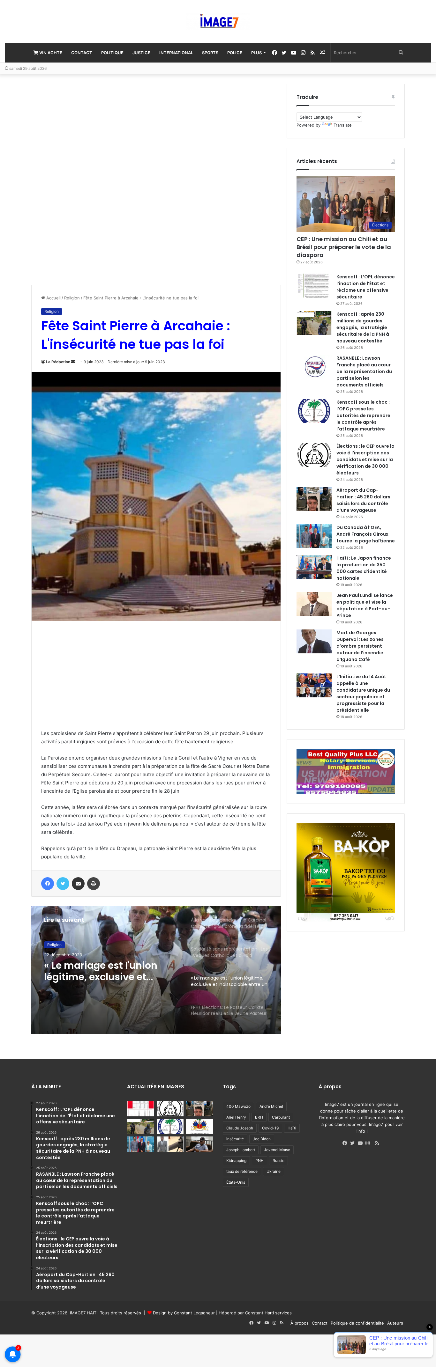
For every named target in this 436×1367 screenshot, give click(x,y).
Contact (81, 52)
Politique (112, 52)
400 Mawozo (238, 1106)
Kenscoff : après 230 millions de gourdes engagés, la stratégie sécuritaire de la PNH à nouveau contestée (362, 327)
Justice (141, 52)
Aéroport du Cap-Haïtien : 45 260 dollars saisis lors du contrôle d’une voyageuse (363, 500)
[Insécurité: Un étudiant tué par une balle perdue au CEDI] (170, 1144)
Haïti (292, 1128)
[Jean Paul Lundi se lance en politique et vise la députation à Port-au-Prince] (314, 604)
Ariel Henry (236, 1117)
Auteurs (395, 1323)
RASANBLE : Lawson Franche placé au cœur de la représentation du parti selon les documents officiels (364, 371)
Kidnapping (236, 1160)
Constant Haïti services (268, 1312)
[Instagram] (369, 1143)
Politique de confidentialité (357, 1323)
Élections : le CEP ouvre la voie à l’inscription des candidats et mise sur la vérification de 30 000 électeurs (365, 459)
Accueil (53, 297)
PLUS (256, 52)
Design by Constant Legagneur (184, 1312)
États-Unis (235, 1182)
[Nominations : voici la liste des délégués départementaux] (199, 1126)
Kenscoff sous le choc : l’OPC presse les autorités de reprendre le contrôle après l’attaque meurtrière (363, 415)
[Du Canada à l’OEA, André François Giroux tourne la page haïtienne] (314, 536)
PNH (259, 1160)
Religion (72, 297)
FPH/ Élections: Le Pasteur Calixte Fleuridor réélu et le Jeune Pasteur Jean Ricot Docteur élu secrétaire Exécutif (108, 971)
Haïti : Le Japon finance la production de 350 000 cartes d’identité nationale (363, 568)
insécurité (235, 1138)
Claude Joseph (239, 1128)
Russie (278, 1160)
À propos (299, 1323)
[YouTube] (361, 1143)
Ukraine (274, 1171)
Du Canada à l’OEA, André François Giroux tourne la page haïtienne (365, 534)
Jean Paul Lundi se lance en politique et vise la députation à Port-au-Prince (364, 605)
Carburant (281, 1117)
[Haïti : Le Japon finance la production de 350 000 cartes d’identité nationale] (314, 567)
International (176, 52)
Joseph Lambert (240, 1149)
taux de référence (242, 1171)
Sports (210, 52)
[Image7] (218, 21)
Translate (343, 125)
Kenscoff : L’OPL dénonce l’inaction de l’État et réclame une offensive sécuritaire (365, 287)
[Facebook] (346, 1143)
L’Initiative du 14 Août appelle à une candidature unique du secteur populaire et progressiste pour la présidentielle (363, 693)
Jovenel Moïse (277, 1149)
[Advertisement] (79, 179)
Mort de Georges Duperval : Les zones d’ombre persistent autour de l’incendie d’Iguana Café (360, 646)
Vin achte (50, 52)
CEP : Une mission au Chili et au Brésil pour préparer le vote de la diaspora (344, 247)
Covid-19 (270, 1128)
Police (234, 52)
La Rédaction (58, 361)
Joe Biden (262, 1138)
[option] (156, 970)
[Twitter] (354, 1143)
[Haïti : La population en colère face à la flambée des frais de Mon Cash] (140, 1108)
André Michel (271, 1106)
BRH (259, 1117)
